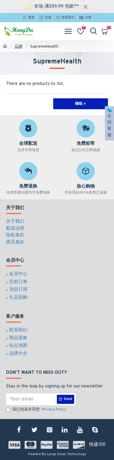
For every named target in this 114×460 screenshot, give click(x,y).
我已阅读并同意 (39, 409)
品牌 (18, 46)
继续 (78, 103)
